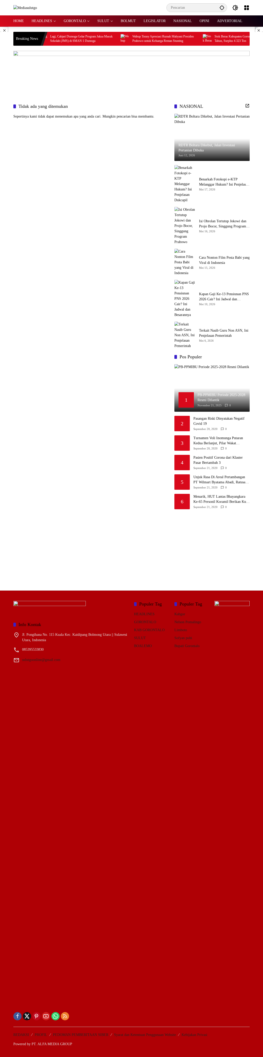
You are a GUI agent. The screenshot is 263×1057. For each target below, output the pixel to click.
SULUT (140, 638)
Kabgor (179, 614)
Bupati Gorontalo (187, 646)
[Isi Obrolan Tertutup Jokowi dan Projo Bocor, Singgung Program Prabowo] (184, 226)
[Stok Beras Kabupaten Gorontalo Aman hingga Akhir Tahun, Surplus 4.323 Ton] (196, 38)
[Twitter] (27, 1016)
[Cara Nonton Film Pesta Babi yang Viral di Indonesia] (184, 262)
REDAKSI (21, 1035)
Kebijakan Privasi (194, 1035)
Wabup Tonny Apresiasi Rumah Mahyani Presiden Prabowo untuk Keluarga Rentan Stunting (151, 39)
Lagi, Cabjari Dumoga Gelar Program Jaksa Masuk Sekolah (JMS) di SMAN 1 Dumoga (70, 39)
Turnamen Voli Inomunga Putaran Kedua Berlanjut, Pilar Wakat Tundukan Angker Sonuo (218, 441)
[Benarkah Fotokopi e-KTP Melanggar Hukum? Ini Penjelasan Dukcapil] (184, 184)
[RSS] (65, 1016)
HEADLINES (144, 614)
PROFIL (41, 1035)
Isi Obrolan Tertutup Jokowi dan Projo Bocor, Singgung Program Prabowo (222, 224)
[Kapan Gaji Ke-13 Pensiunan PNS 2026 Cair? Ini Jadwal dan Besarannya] (184, 299)
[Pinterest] (36, 1016)
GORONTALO (145, 622)
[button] (222, 7)
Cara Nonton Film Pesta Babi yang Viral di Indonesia (224, 260)
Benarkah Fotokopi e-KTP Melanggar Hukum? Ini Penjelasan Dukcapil (224, 182)
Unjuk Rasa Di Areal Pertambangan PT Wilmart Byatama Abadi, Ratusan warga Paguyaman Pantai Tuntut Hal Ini (220, 480)
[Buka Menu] (246, 8)
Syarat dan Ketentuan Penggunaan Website (145, 1035)
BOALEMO (143, 646)
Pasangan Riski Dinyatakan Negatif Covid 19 (219, 421)
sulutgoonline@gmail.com (41, 660)
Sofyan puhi (183, 638)
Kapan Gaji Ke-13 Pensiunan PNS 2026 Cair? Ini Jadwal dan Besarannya (224, 297)
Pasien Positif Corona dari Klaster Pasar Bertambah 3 (218, 460)
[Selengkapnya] (247, 105)
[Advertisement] (212, 546)
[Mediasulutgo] (25, 7)
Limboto (180, 630)
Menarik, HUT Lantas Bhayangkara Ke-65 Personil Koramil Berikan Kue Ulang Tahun (220, 499)
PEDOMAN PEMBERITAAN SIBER (80, 1035)
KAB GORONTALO (149, 630)
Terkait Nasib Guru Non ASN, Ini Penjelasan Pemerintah (223, 333)
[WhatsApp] (55, 1016)
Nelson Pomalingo (187, 622)
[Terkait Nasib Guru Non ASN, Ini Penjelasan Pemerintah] (184, 335)
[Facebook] (17, 1016)
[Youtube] (46, 1016)
